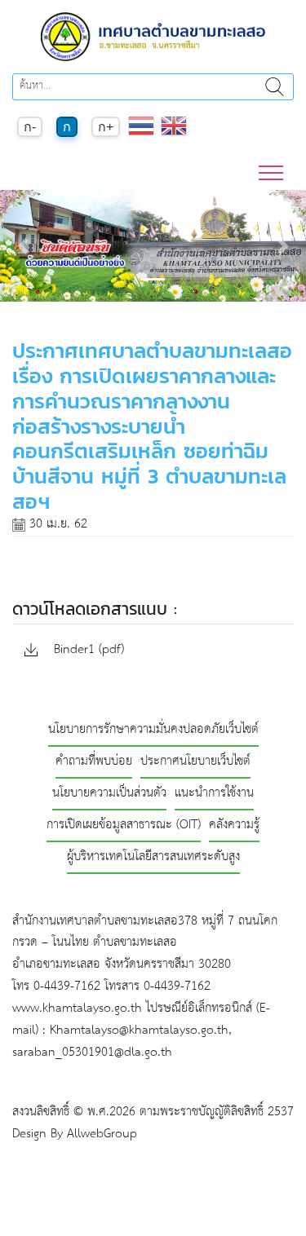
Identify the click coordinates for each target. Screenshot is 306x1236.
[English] (174, 134)
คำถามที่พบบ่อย (93, 762)
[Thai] (141, 134)
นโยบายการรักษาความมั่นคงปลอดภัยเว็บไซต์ (153, 730)
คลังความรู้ (234, 825)
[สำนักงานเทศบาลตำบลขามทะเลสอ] (153, 36)
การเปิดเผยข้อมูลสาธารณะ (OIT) (124, 825)
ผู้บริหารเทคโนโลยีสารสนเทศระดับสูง (153, 857)
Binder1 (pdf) (87, 650)
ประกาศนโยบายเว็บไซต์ (195, 762)
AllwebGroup (102, 1134)
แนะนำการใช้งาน (214, 794)
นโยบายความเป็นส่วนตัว (109, 794)
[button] (23, 246)
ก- (30, 127)
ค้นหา (274, 86)
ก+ (105, 127)
